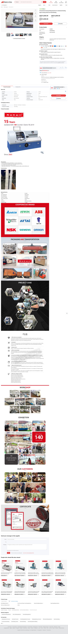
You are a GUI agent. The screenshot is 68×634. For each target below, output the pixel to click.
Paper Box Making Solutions (38, 603)
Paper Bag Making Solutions (55, 603)
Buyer (44, 5)
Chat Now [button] (61, 23)
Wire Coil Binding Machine (17, 614)
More (2, 623)
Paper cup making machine (5, 605)
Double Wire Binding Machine (6, 614)
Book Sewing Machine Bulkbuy (32, 621)
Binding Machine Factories (6, 619)
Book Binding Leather (14, 621)
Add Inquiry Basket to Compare (19, 38)
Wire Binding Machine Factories (25, 619)
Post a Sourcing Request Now (28, 552)
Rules (66, 5)
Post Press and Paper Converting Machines (24, 603)
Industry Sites (40, 626)
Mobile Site (55, 626)
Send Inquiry (46, 23)
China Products (14, 626)
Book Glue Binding (57, 619)
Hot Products (9, 626)
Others (19, 605)
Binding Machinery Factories (36, 619)
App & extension (54, 5)
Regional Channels (45, 626)
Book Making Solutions (4, 603)
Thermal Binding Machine (27, 614)
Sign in (66, 2)
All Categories (4, 5)
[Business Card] (65, 91)
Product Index (51, 626)
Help (49, 5)
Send (8, 552)
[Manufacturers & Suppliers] (6, 2)
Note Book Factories (15, 619)
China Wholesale (30, 626)
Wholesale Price (35, 626)
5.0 (54, 88)
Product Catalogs (15, 601)
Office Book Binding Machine (47, 619)
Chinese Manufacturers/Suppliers (22, 626)
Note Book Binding (23, 621)
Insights (59, 626)
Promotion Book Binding (5, 621)
